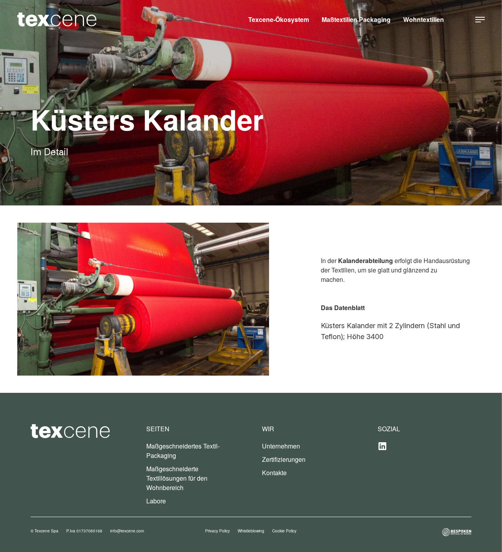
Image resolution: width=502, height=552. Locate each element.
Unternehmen (281, 445)
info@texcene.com (127, 531)
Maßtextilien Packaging (356, 19)
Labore (156, 500)
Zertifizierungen (284, 459)
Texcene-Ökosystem (278, 19)
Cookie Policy (284, 531)
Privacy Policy (217, 531)
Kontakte (274, 472)
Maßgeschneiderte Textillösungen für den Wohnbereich (176, 478)
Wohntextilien (423, 19)
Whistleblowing (251, 531)
